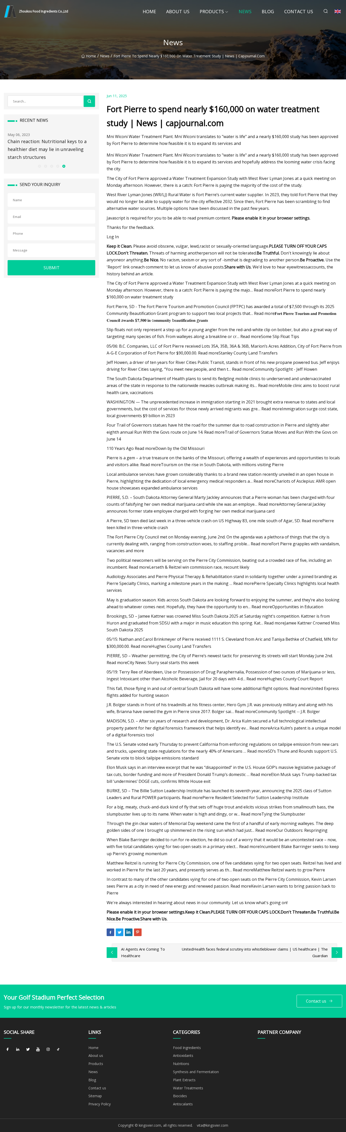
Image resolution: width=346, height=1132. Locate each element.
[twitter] (28, 1049)
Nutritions (181, 1063)
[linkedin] (18, 1049)
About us (177, 11)
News (245, 11)
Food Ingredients (187, 1047)
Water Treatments (188, 1088)
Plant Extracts (184, 1079)
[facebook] (7, 1049)
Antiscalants (183, 1104)
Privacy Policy (99, 1104)
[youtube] (38, 1049)
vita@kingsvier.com (212, 1125)
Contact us (298, 11)
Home (149, 11)
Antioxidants (183, 1055)
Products (212, 11)
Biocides (180, 1095)
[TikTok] (58, 1049)
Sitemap (95, 1095)
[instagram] (48, 1049)
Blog (268, 11)
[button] (39, 165)
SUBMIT (52, 268)
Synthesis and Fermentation (196, 1071)
